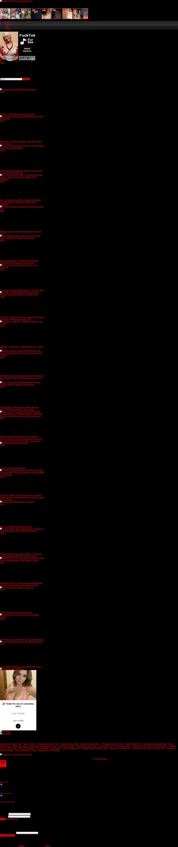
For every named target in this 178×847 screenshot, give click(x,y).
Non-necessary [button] (5, 793)
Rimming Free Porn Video (87, 746)
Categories (9, 24)
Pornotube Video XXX (69, 744)
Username (4, 814)
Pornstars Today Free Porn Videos (95, 748)
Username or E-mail (7, 833)
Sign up (21, 846)
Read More (102, 759)
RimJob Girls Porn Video (90, 744)
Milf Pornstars (55, 748)
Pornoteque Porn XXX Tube (48, 744)
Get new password (7, 835)
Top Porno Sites (42, 748)
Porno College (29, 744)
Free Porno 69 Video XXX (120, 748)
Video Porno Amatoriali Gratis (155, 744)
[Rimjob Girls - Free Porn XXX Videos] (16, 1)
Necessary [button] (4, 782)
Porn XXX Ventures (26, 748)
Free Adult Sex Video (66, 746)
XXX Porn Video (139, 746)
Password (3, 816)
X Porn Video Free (106, 746)
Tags (6, 26)
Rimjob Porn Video (20, 746)
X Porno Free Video (123, 746)
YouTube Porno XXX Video (113, 744)
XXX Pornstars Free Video (25, 750)
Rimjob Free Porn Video (157, 746)
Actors (7, 29)
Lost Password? (12, 819)
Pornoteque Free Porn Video (11, 744)
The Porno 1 (171, 748)
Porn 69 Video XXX (134, 744)
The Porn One (159, 748)
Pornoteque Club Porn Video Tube (43, 746)
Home (7, 22)
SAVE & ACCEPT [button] (7, 802)
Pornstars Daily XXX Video (49, 750)
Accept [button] (95, 759)
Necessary (7, 784)
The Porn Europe (6, 750)
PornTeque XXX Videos (142, 748)
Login (3, 819)
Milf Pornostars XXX (71, 748)
